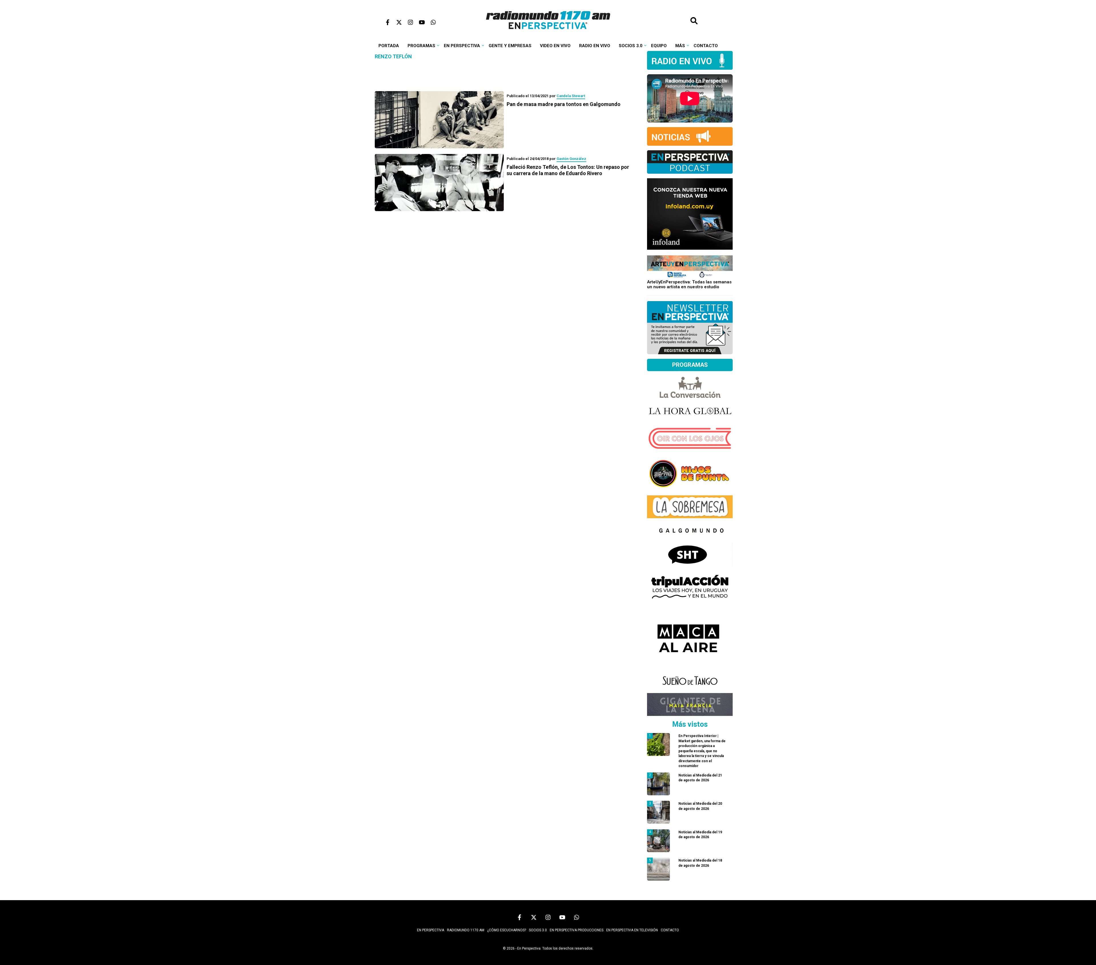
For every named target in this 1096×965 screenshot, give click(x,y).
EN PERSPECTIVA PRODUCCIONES (576, 930)
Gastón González (571, 159)
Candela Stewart (571, 96)
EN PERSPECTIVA (430, 930)
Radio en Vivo (594, 45)
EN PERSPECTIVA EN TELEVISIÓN (632, 930)
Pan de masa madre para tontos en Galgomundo (563, 104)
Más (680, 45)
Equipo (659, 45)
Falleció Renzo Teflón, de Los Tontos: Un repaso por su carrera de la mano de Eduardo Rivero (568, 170)
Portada (388, 45)
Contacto (706, 45)
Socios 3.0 (630, 45)
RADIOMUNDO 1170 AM (465, 930)
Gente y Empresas (510, 45)
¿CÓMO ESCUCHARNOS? (506, 930)
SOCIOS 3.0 (538, 930)
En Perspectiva (462, 45)
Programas (421, 45)
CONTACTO (670, 930)
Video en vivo (555, 45)
